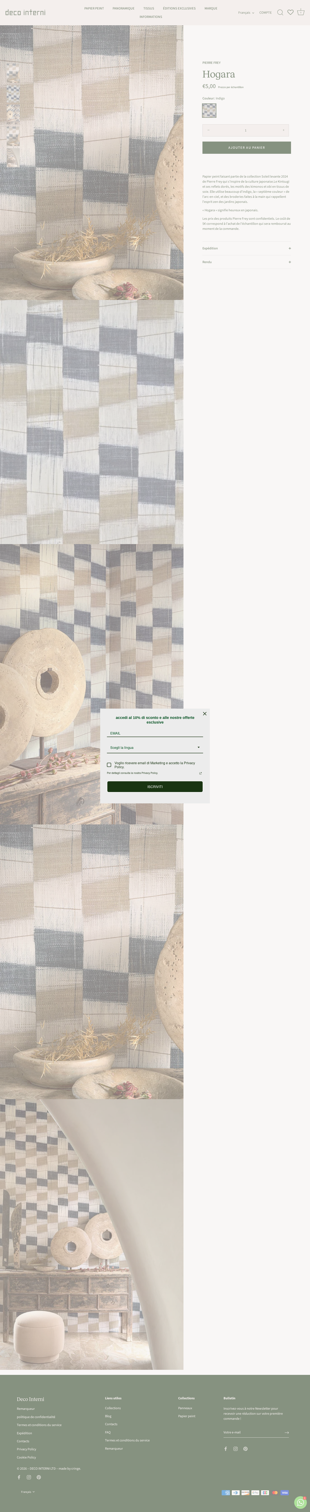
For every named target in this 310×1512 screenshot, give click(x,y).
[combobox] (155, 747)
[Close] (205, 714)
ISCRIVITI (155, 786)
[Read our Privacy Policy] (200, 773)
